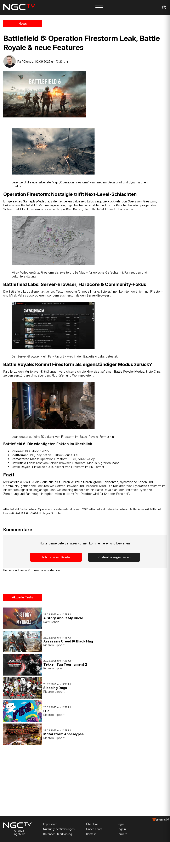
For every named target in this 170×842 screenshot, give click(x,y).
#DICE (21, 513)
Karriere (122, 834)
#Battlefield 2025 (77, 509)
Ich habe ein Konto (56, 557)
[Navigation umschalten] (99, 7)
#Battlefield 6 (12, 509)
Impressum (50, 824)
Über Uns (92, 824)
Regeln (121, 829)
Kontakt (91, 834)
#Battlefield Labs (101, 509)
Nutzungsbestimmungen (59, 829)
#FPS (29, 513)
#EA (14, 513)
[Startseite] (19, 7)
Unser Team (94, 829)
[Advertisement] (50, 779)
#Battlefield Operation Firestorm (44, 509)
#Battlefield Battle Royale (130, 509)
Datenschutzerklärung (57, 834)
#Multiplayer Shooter (47, 513)
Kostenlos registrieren (114, 557)
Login (120, 824)
